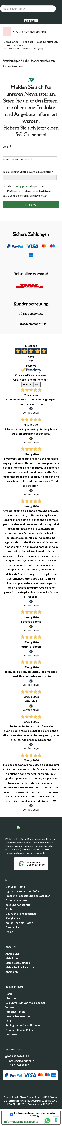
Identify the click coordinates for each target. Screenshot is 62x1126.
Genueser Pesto (15, 886)
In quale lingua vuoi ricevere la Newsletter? (28, 171)
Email (7, 146)
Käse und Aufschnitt (17, 904)
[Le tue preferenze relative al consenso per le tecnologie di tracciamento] (56, 1120)
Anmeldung (12, 953)
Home (8, 993)
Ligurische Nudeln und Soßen (22, 891)
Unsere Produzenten (18, 1016)
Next (37, 384)
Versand (10, 1007)
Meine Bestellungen (17, 962)
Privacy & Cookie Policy (19, 1029)
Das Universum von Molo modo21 (25, 1002)
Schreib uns (33, 861)
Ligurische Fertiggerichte (21, 913)
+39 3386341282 (32, 313)
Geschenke (12, 927)
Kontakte (11, 1034)
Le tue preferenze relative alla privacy (34, 1114)
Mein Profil (11, 958)
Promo (9, 931)
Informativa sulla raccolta (21, 1121)
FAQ (8, 1020)
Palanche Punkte (15, 1011)
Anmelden (11, 971)
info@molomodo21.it (32, 323)
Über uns (10, 998)
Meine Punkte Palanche (19, 967)
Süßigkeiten (12, 918)
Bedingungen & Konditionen (22, 1025)
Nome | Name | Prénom (17, 159)
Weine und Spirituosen (19, 922)
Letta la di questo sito (24, 186)
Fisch (8, 909)
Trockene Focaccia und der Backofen (27, 895)
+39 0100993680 (18, 1065)
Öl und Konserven (16, 900)
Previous (27, 384)
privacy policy (21, 186)
